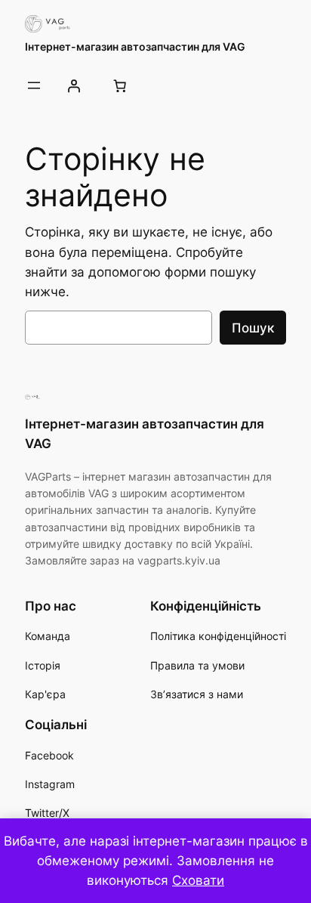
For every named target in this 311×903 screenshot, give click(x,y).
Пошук (253, 328)
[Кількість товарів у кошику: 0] (119, 85)
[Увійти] (73, 85)
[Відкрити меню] (34, 85)
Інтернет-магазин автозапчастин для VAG (135, 46)
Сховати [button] (198, 880)
